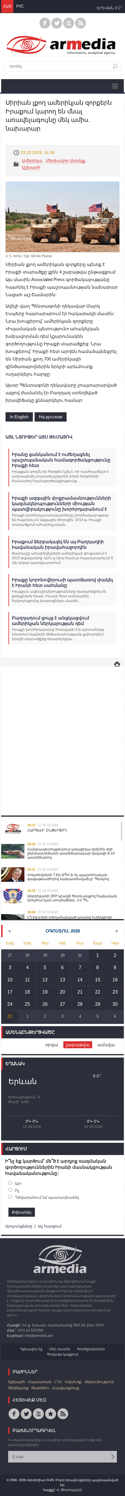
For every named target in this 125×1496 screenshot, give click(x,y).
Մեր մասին (59, 1349)
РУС (20, 6)
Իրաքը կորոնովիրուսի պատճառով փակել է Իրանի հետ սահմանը (62, 582)
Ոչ (17, 1190)
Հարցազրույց (65, 1388)
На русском (50, 416)
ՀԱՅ (7, 6)
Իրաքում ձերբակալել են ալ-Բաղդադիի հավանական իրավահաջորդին (58, 544)
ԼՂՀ (58, 1382)
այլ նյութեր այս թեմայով (39, 436)
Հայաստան (39, 1382)
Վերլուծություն (99, 1382)
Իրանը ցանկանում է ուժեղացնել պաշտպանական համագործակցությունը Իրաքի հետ (61, 460)
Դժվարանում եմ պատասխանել (47, 1197)
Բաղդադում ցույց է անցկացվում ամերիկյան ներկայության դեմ (50, 620)
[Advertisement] (62, 735)
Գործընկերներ (91, 1349)
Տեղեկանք (18, 1388)
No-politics (40, 1388)
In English (19, 416)
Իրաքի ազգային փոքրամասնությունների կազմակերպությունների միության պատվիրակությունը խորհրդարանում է (61, 503)
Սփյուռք (73, 1382)
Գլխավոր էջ (31, 1349)
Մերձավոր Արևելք (65, 160)
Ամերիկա (32, 160)
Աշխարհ (31, 167)
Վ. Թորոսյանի (69, 1490)
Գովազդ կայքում (62, 1354)
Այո (18, 1183)
